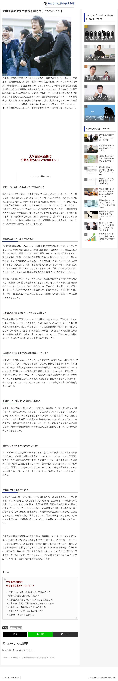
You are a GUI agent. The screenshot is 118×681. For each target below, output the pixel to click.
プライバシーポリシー (11, 678)
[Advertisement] (40, 129)
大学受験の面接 (17, 628)
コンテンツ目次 (38, 176)
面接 (6, 628)
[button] (65, 634)
